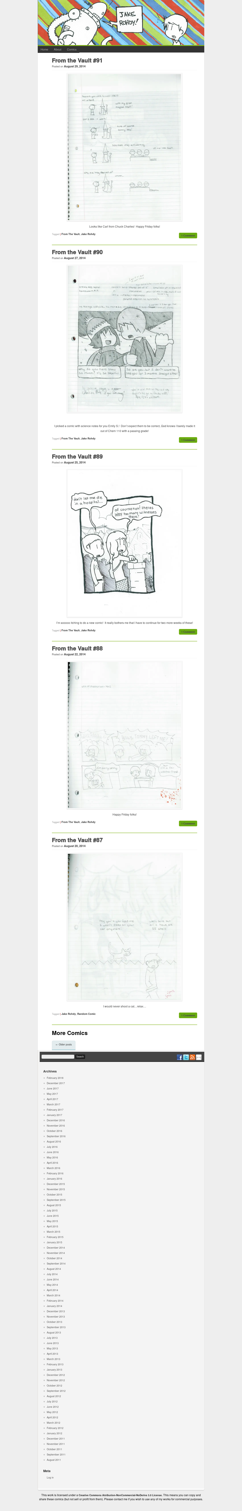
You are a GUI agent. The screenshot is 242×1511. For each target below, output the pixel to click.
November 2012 (56, 1380)
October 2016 (54, 1131)
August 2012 (54, 1396)
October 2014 (54, 1258)
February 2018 (55, 1078)
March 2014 (53, 1295)
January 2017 (54, 1115)
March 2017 (53, 1104)
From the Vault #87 (77, 840)
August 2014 (54, 1269)
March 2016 (53, 1168)
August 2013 (54, 1332)
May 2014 (52, 1284)
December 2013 (56, 1311)
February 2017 (55, 1109)
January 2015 (54, 1242)
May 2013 (52, 1348)
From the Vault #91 (77, 60)
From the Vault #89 (77, 456)
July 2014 (52, 1274)
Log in (50, 1477)
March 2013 (53, 1359)
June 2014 (53, 1279)
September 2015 (56, 1200)
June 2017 (53, 1088)
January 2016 (54, 1178)
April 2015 (52, 1226)
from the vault (70, 234)
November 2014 (56, 1253)
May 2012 (52, 1412)
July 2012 (52, 1401)
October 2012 (54, 1385)
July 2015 (52, 1210)
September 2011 (56, 1454)
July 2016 (52, 1147)
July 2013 (52, 1337)
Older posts (64, 1044)
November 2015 (56, 1189)
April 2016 (52, 1162)
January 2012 (54, 1433)
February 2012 (55, 1428)
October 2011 (54, 1449)
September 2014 (56, 1263)
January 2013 (54, 1369)
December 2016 (56, 1120)
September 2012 (56, 1391)
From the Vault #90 (77, 252)
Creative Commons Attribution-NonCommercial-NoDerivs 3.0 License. (120, 1495)
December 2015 (56, 1184)
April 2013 (52, 1353)
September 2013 (56, 1327)
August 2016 (54, 1141)
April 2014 (52, 1290)
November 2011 (56, 1444)
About (57, 49)
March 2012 (53, 1422)
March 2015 (53, 1231)
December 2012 (56, 1375)
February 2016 (55, 1173)
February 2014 (55, 1300)
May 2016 (52, 1157)
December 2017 (56, 1083)
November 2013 (56, 1316)
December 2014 (56, 1247)
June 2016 (53, 1152)
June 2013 (53, 1343)
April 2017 (52, 1099)
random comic (86, 1014)
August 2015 (54, 1205)
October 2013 (54, 1322)
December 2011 (56, 1438)
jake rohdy (88, 234)
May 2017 (52, 1093)
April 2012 (52, 1417)
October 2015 (54, 1194)
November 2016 (56, 1125)
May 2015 (52, 1221)
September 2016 (56, 1136)
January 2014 (54, 1306)
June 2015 (53, 1215)
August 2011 (54, 1459)
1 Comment (188, 235)
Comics (72, 49)
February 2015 (55, 1237)
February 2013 (55, 1364)
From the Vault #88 (77, 648)
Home (44, 49)
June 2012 (53, 1406)
